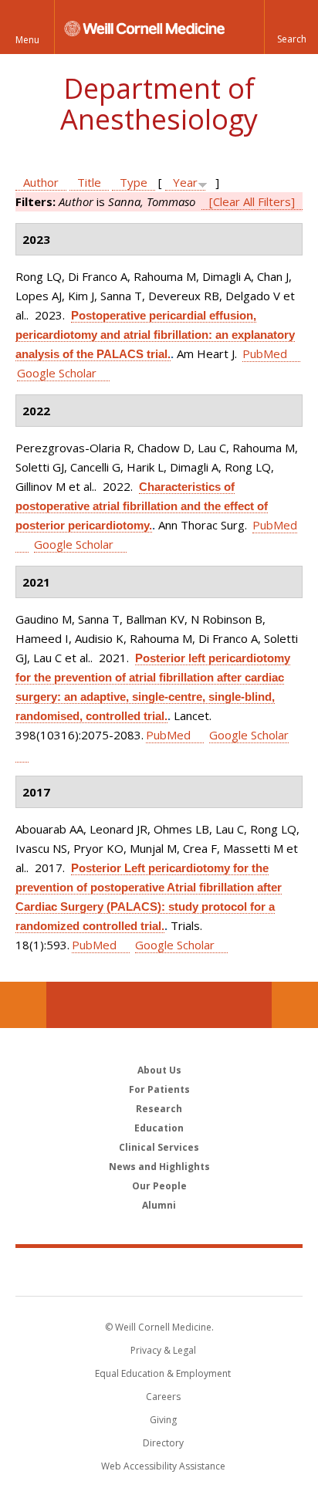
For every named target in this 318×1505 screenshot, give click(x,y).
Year (185, 182)
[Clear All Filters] (252, 201)
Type (133, 182)
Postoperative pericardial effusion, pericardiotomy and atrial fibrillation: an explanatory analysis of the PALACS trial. (155, 334)
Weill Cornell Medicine (159, 1271)
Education (159, 1128)
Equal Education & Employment (163, 1373)
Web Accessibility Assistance (163, 1466)
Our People (159, 1185)
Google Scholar (56, 372)
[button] (291, 27)
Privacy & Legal (163, 1350)
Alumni (159, 1205)
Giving (163, 1419)
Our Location (23, 1005)
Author (41, 182)
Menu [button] (27, 39)
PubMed (264, 353)
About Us (159, 1070)
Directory (163, 1442)
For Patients (159, 1089)
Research (159, 1108)
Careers (163, 1396)
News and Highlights (159, 1166)
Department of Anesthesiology (159, 103)
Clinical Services (159, 1147)
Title (89, 182)
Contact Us (295, 1005)
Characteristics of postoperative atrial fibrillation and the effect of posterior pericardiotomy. (141, 506)
